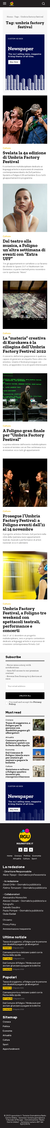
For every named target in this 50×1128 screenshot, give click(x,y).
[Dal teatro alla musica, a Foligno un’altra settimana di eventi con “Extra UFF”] (25, 208)
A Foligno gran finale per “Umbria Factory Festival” (24, 435)
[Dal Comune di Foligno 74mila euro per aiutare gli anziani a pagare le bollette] (38, 754)
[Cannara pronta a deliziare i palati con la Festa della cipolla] (38, 741)
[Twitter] (31, 850)
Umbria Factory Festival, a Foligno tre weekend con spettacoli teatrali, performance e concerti (24, 619)
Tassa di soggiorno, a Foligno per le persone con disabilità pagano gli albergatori (18, 727)
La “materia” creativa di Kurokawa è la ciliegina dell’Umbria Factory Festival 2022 (24, 344)
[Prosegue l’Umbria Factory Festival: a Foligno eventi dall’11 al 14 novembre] (25, 483)
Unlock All (25, 696)
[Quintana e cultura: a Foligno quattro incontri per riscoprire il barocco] (38, 771)
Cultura (7, 148)
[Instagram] (26, 850)
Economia (10, 750)
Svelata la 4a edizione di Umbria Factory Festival (24, 157)
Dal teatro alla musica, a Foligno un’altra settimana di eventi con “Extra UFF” (24, 249)
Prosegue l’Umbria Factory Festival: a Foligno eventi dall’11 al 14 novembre (24, 522)
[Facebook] (20, 850)
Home (10, 17)
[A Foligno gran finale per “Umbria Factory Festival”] (25, 397)
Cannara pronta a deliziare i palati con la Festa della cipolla (18, 743)
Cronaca (9, 720)
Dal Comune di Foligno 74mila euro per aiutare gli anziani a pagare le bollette (17, 757)
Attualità (10, 737)
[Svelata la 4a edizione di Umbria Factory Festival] (25, 119)
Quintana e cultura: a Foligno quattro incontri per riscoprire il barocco (18, 773)
